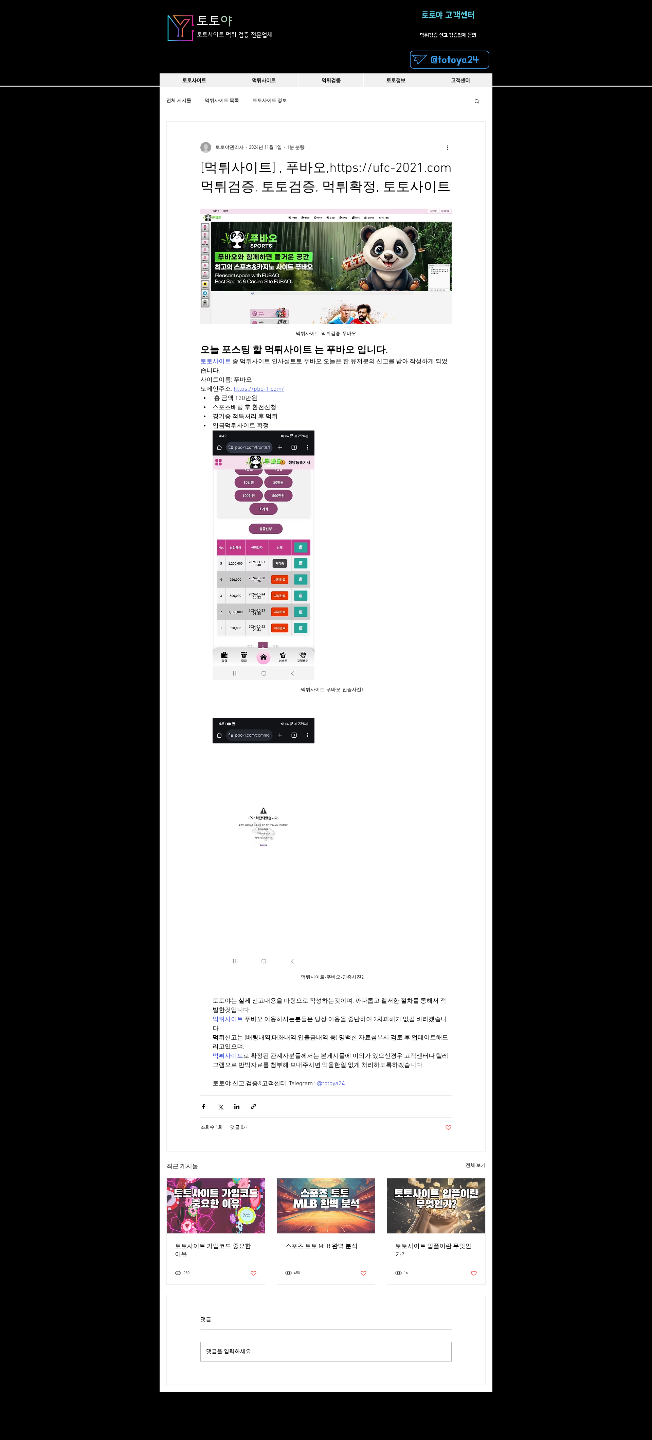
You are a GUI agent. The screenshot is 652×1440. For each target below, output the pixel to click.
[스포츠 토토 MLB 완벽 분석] (326, 1205)
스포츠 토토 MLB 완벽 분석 (321, 1246)
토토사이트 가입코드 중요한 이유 (213, 1250)
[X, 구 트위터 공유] (220, 1106)
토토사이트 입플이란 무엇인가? (433, 1250)
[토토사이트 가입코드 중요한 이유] (216, 1205)
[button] (477, 101)
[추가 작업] (447, 147)
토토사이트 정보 (270, 101)
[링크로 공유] (253, 1106)
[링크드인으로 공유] (237, 1106)
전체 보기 (476, 1166)
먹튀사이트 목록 (222, 101)
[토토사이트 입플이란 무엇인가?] (436, 1205)
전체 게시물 (178, 101)
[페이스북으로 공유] (203, 1106)
